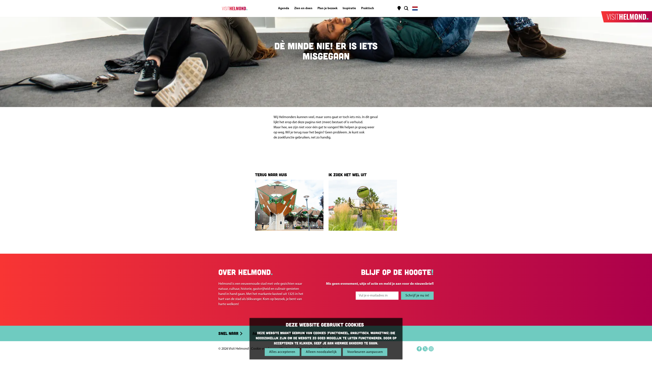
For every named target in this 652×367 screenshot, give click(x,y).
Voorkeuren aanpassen (365, 352)
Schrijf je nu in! (417, 295)
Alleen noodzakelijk (321, 352)
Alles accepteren (282, 352)
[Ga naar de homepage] (234, 8)
